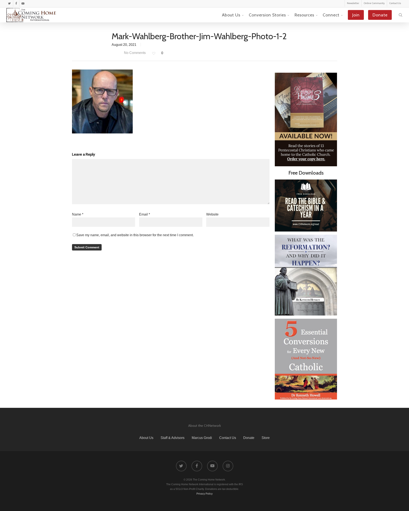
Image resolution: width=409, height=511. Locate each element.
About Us (146, 438)
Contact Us (227, 438)
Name (77, 214)
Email (144, 214)
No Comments (134, 53)
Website (212, 214)
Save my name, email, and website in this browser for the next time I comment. (135, 235)
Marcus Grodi (202, 438)
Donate (248, 438)
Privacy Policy (204, 493)
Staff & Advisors (172, 438)
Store (266, 438)
